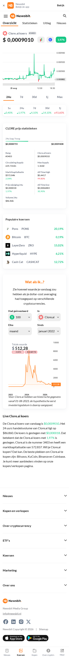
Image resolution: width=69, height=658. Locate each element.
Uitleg (47, 23)
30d (34, 97)
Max (60, 97)
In (38, 311)
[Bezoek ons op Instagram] (21, 622)
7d (21, 97)
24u (8, 97)
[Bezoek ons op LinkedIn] (13, 622)
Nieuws (61, 23)
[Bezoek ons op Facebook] (6, 622)
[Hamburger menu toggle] (6, 16)
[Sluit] (3, 5)
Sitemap (43, 629)
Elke (10, 325)
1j (47, 97)
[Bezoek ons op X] (28, 622)
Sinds (40, 325)
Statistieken (29, 23)
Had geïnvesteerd (18, 311)
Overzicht (9, 23)
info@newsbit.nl (12, 613)
